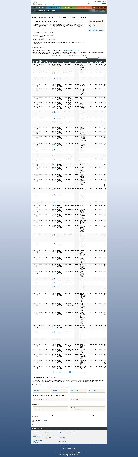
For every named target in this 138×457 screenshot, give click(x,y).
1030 (77, 55)
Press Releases (74, 399)
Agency (50, 62)
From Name (76, 62)
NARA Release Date (40, 61)
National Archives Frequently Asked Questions (62, 434)
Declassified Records (61, 437)
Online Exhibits (35, 442)
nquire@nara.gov (39, 409)
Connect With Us (69, 446)
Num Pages (88, 62)
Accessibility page (58, 421)
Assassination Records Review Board (97, 30)
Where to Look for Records (62, 438)
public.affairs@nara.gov (77, 409)
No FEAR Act (79, 452)
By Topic (34, 432)
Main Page (92, 24)
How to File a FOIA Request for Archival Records (63, 442)
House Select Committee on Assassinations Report (95, 29)
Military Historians (48, 433)
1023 (60, 55)
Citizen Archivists (91, 1)
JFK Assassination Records (48, 13)
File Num (64, 62)
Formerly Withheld (46, 62)
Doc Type (59, 62)
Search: (85, 57)
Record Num (37, 62)
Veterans (46, 438)
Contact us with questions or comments (38, 425)
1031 (79, 55)
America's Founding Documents (99, 7)
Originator (92, 62)
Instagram (67, 448)
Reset (104, 57)
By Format (34, 433)
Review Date (100, 62)
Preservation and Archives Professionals (49, 436)
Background (92, 25)
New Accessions (72, 433)
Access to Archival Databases (38, 439)
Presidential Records (36, 437)
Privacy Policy (65, 452)
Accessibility (60, 452)
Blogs (72, 448)
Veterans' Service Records (54, 7)
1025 (65, 55)
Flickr (74, 448)
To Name (69, 62)
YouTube (70, 448)
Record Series (96, 62)
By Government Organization (37, 435)
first (52, 55)
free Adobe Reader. (44, 420)
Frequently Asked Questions (41, 399)
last (85, 55)
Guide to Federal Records (62, 436)
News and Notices (73, 432)
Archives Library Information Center (37, 441)
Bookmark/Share (98, 1)
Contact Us (104, 1)
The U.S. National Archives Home (47, 3)
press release (49, 32)
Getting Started (60, 432)
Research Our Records (39, 7)
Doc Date (54, 62)
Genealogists (47, 432)
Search (104, 3)
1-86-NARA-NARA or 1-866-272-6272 (69, 455)
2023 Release (55, 390)
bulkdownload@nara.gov (75, 381)
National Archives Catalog (37, 436)
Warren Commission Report (95, 26)
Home (34, 13)
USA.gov (82, 452)
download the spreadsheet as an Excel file (70, 50)
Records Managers (48, 437)
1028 (72, 55)
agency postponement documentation (56, 387)
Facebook (63, 448)
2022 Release (74, 390)
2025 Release (37, 390)
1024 (62, 55)
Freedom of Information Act (72, 452)
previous (55, 55)
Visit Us (84, 7)
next (83, 55)
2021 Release (92, 390)
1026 (67, 55)
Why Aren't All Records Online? (62, 439)
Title (81, 62)
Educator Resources (69, 7)
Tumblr (69, 448)
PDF (53, 65)
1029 (75, 55)
